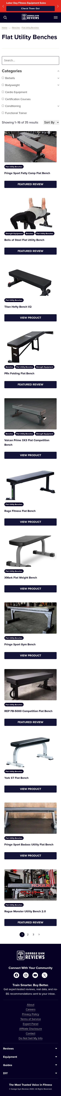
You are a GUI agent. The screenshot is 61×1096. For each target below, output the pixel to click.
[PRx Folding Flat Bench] (30, 347)
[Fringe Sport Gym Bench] (30, 618)
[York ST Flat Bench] (30, 751)
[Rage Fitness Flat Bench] (30, 484)
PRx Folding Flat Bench (19, 373)
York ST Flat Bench (16, 778)
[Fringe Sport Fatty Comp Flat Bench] (30, 146)
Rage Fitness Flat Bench (20, 511)
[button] (3, 6)
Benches (16, 27)
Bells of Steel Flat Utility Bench (24, 240)
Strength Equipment (14, 233)
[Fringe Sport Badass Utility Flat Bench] (30, 818)
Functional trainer (16, 113)
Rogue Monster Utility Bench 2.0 (25, 911)
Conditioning (13, 106)
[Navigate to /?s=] (5, 17)
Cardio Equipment (16, 92)
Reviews (8, 1049)
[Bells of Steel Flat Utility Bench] (30, 213)
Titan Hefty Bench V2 (18, 307)
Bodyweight (12, 85)
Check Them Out (30, 8)
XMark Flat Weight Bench (20, 578)
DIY (5, 1073)
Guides (7, 1065)
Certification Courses (17, 99)
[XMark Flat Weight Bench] (30, 551)
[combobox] (22, 60)
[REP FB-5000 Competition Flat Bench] (30, 684)
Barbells (10, 78)
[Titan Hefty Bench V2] (30, 280)
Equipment (10, 1057)
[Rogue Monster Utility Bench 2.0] (30, 885)
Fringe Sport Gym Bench (20, 644)
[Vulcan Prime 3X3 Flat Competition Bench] (30, 413)
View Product (30, 318)
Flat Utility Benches (30, 27)
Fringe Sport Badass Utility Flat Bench (28, 844)
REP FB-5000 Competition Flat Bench (28, 711)
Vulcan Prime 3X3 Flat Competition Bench (26, 442)
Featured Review (30, 184)
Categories (12, 71)
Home (4, 27)
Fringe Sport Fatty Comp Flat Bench (27, 173)
